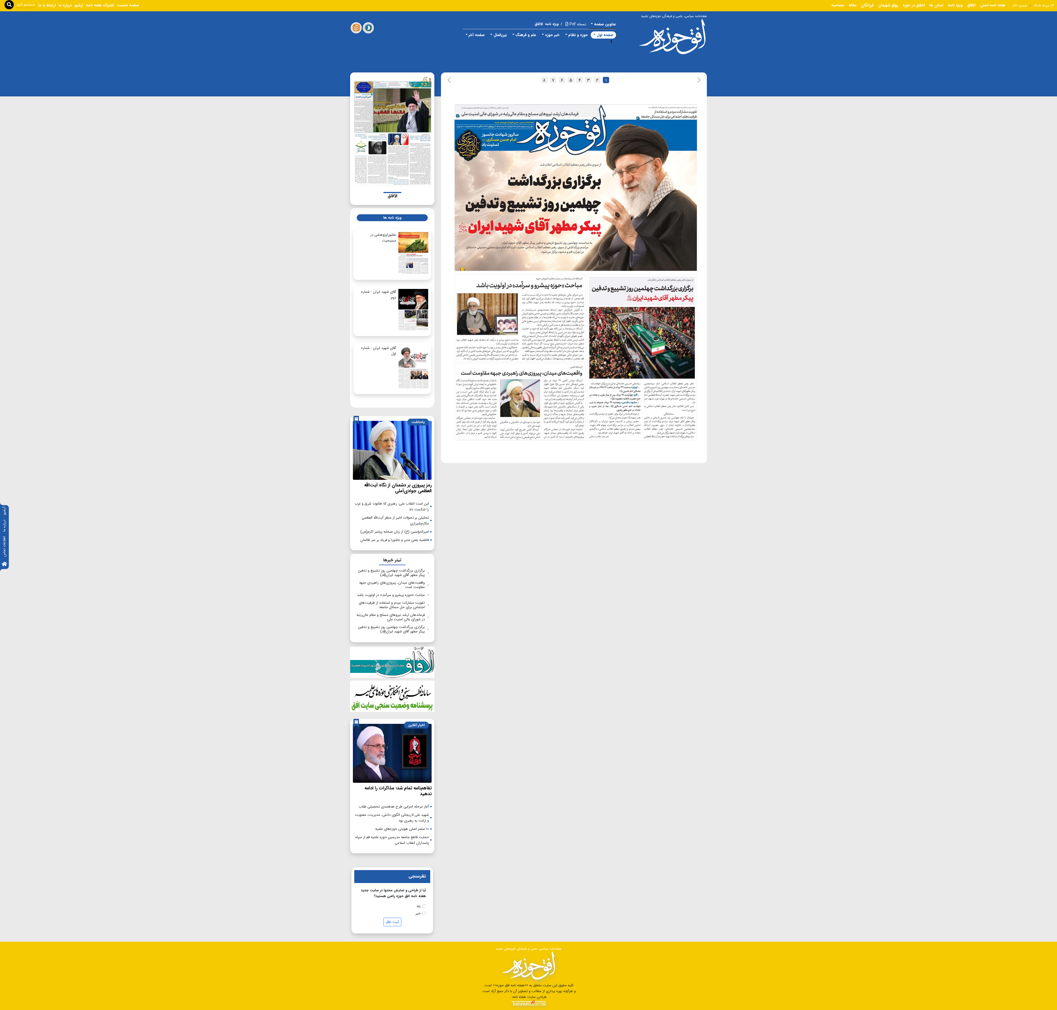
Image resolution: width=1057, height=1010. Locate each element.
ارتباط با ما (47, 5)
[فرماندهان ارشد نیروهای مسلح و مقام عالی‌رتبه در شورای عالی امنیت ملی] (517, 111)
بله (419, 906)
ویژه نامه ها (392, 218)
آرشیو (4, 511)
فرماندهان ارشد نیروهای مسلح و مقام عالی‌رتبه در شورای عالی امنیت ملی (390, 617)
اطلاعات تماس (4, 546)
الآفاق (971, 5)
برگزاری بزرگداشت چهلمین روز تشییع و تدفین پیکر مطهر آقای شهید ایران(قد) (391, 573)
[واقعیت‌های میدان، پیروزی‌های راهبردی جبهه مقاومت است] (519, 404)
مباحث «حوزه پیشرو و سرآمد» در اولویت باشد (391, 595)
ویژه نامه (955, 5)
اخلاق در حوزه (914, 5)
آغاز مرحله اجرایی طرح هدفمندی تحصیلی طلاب (394, 806)
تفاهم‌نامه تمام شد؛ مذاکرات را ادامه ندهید (398, 790)
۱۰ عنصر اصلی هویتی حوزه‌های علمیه (402, 829)
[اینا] (356, 27)
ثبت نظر (392, 922)
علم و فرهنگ (525, 35)
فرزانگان (867, 5)
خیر (418, 913)
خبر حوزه (552, 35)
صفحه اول (605, 35)
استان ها (936, 5)
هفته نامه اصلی (993, 5)
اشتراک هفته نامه (100, 5)
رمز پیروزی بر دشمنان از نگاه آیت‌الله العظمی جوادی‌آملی (398, 487)
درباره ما (4, 526)
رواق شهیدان (888, 5)
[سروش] (368, 27)
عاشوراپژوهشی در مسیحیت (383, 237)
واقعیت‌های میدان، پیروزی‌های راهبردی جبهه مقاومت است (392, 585)
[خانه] (4, 564)
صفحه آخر (476, 35)
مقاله (853, 5)
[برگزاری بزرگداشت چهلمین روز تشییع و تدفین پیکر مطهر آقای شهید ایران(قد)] (642, 358)
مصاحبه (837, 5)
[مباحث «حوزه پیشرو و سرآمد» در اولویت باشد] (520, 318)
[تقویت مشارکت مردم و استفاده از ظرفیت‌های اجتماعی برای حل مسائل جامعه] (668, 110)
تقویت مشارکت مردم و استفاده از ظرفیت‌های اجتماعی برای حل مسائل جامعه (392, 605)
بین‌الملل (500, 35)
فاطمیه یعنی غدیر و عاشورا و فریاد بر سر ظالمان (394, 540)
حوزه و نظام (578, 35)
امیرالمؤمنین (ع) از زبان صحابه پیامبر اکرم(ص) (394, 532)
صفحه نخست (128, 5)
